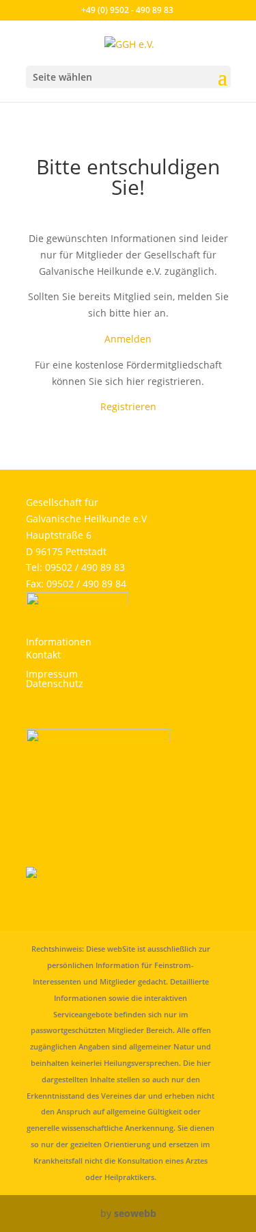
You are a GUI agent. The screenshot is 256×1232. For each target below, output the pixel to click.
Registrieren (128, 406)
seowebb (135, 1213)
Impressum (52, 673)
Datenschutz (54, 683)
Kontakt (43, 654)
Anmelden (128, 338)
